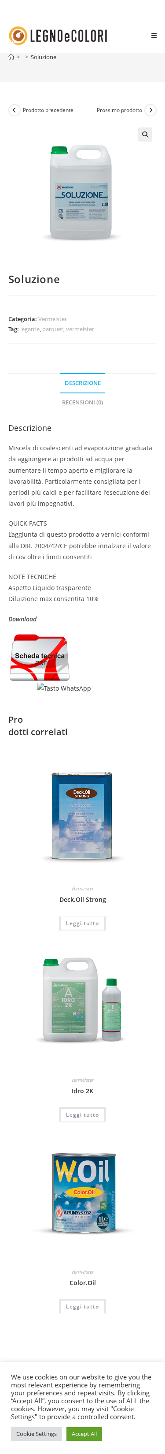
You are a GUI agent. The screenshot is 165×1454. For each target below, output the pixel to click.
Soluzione (43, 57)
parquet (52, 329)
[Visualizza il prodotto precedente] (14, 110)
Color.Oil (83, 1282)
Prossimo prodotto (119, 110)
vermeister (80, 329)
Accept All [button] (84, 1434)
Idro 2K (82, 1091)
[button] (145, 134)
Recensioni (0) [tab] (82, 402)
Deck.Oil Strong (82, 899)
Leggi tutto (82, 923)
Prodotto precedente (48, 110)
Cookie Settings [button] (36, 1434)
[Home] (11, 57)
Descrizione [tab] (83, 383)
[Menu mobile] (154, 36)
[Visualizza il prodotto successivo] (150, 110)
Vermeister (52, 319)
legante (30, 329)
